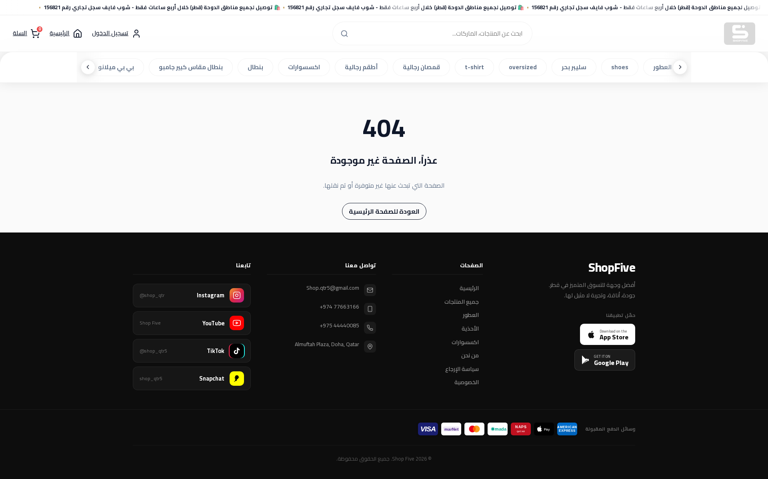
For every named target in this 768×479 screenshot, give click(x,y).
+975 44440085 (339, 325)
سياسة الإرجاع (462, 369)
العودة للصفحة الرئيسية (384, 211)
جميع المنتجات (461, 302)
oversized (525, 67)
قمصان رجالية (423, 67)
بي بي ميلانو (118, 67)
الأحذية (470, 329)
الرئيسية (469, 288)
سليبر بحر (576, 67)
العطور (664, 67)
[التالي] (88, 67)
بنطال (257, 67)
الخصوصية (466, 382)
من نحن (470, 356)
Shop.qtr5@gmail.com (332, 288)
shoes (621, 67)
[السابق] (680, 67)
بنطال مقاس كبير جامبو (193, 67)
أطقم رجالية (363, 67)
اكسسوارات (306, 67)
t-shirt (476, 67)
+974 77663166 (339, 307)
